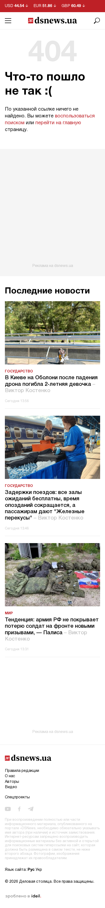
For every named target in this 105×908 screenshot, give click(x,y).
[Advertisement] (52, 208)
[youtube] (8, 809)
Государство (19, 371)
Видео (11, 787)
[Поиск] (97, 21)
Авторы (12, 782)
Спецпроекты (17, 797)
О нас (10, 776)
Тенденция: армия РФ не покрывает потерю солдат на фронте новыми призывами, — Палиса (52, 629)
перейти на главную (58, 123)
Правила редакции (22, 771)
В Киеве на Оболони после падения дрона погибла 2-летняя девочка (51, 384)
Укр (39, 870)
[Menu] (8, 20)
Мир (9, 613)
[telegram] (31, 809)
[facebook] (19, 809)
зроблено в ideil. (23, 896)
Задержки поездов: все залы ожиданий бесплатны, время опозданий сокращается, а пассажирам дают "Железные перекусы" (44, 505)
